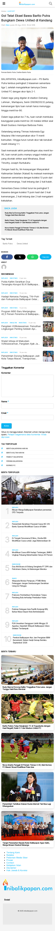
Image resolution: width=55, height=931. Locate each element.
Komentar (6, 373)
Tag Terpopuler (9, 444)
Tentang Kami (13, 852)
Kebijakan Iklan (13, 865)
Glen (8, 25)
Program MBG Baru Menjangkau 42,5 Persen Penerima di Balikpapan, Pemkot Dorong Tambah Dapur (20, 312)
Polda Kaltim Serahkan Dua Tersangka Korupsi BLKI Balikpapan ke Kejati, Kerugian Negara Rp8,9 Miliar (20, 283)
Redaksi (10, 855)
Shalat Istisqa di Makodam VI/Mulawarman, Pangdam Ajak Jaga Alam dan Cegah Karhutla (21, 342)
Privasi (9, 860)
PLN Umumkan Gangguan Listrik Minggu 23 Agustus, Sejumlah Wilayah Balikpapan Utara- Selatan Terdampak (31, 626)
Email (4, 413)
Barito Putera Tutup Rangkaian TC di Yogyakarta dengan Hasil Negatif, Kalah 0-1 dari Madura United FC (26, 727)
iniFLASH (4, 278)
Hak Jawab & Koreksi (16, 870)
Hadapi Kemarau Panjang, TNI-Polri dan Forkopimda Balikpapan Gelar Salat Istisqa (20, 298)
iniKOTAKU (14, 278)
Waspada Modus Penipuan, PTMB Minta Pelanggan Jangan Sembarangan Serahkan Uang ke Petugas (30, 583)
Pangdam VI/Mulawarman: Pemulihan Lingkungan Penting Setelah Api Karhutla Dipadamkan (21, 327)
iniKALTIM (13, 322)
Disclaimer (11, 868)
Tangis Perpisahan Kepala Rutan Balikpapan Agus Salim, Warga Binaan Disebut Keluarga (26, 844)
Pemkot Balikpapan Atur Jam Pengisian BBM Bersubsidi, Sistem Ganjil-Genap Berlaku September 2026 (31, 640)
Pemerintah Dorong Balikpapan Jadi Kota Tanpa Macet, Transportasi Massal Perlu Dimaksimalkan (20, 357)
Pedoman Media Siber (17, 857)
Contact (10, 862)
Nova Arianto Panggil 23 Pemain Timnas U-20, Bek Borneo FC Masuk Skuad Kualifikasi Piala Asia (27, 766)
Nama (5, 401)
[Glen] (4, 267)
